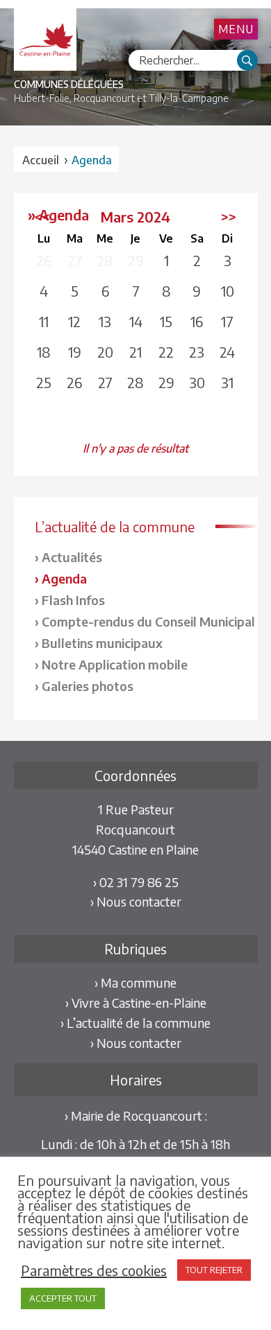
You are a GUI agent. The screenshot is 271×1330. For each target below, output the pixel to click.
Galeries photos (87, 686)
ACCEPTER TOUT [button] (63, 1298)
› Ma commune (135, 982)
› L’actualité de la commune (135, 1023)
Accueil (40, 160)
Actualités (72, 557)
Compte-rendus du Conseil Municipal (148, 621)
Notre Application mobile (115, 664)
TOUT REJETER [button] (214, 1269)
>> (228, 216)
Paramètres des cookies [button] (94, 1270)
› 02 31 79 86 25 (136, 882)
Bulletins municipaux (102, 643)
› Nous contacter (135, 901)
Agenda (64, 578)
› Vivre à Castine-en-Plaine (135, 1002)
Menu (236, 29)
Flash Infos (73, 600)
